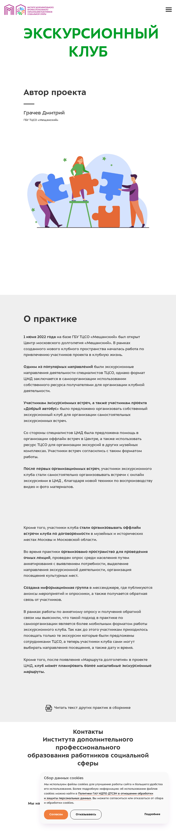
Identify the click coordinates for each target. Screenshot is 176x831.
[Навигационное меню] (169, 10)
